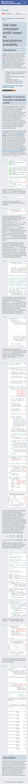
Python (4, 63)
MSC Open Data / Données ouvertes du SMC (11, 2)
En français (5, 10)
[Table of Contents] (2, 8)
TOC (3, 18)
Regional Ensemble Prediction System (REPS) (14, 150)
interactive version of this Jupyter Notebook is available (12, 86)
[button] (25, 160)
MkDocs (21, 782)
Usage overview (10, 18)
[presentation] (14, 536)
